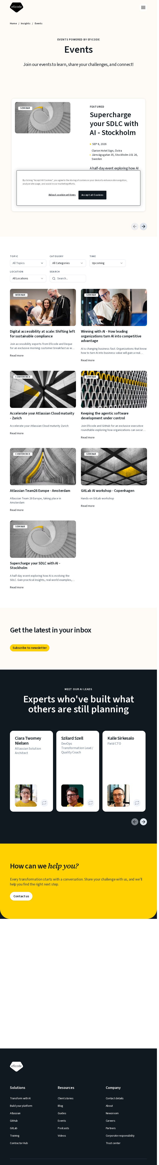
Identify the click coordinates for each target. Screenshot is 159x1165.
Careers (110, 1121)
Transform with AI (20, 1098)
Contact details (115, 1098)
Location (17, 272)
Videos (62, 1136)
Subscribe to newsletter (30, 648)
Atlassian (15, 1113)
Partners (111, 1128)
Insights (25, 23)
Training (14, 1136)
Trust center (113, 1143)
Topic (14, 256)
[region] (78, 188)
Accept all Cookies (92, 195)
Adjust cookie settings (62, 194)
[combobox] (68, 263)
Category (57, 256)
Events (62, 1121)
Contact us (21, 896)
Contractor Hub (19, 1143)
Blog (60, 1106)
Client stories (65, 1098)
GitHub (14, 1121)
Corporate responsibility (120, 1136)
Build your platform (21, 1106)
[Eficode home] (17, 7)
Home (13, 23)
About (109, 1106)
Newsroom (112, 1113)
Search (55, 272)
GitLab (13, 1128)
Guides (62, 1113)
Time (92, 256)
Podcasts (63, 1128)
